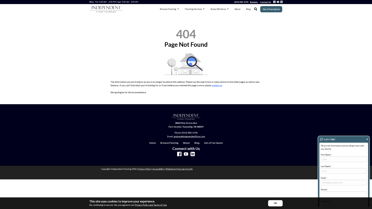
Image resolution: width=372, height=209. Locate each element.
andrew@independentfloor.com (189, 136)
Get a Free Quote (271, 9)
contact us (217, 85)
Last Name (325, 166)
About (186, 143)
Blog (196, 143)
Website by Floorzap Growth (179, 169)
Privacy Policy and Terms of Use (151, 204)
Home (152, 143)
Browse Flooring (169, 143)
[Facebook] (274, 2)
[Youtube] (278, 2)
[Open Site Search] (255, 9)
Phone (324, 189)
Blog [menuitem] (248, 9)
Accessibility (158, 169)
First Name (325, 154)
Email (323, 178)
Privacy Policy (144, 169)
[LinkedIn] (281, 2)
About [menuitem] (237, 9)
